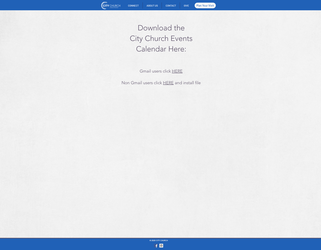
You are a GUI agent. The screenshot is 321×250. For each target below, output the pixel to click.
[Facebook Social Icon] (156, 245)
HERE (177, 71)
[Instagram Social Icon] (161, 245)
